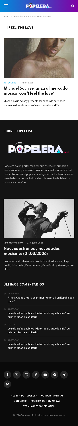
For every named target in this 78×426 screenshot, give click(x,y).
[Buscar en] (72, 6)
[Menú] (6, 6)
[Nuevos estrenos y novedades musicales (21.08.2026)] (39, 218)
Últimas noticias (52, 395)
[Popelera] (39, 6)
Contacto (20, 401)
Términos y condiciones (39, 406)
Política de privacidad (45, 401)
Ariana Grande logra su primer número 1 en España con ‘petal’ (41, 299)
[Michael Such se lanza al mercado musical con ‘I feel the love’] (39, 58)
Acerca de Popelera (24, 395)
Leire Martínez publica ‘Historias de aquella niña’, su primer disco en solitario (39, 315)
